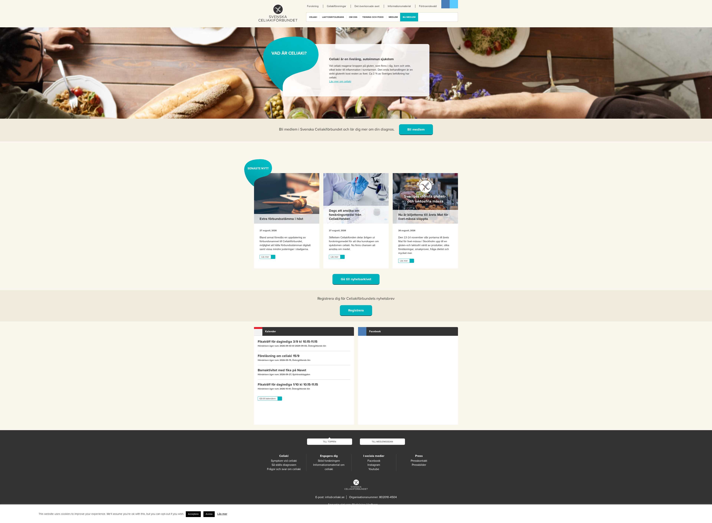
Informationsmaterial (399, 6)
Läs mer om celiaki (340, 81)
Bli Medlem (409, 17)
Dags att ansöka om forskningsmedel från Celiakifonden (345, 215)
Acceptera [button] (193, 514)
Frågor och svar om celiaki (284, 469)
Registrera (356, 310)
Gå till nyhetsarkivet (356, 279)
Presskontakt (419, 461)
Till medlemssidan (382, 441)
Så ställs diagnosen (284, 465)
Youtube (373, 469)
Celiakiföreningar (336, 6)
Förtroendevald (428, 6)
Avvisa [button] (209, 514)
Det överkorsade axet (367, 6)
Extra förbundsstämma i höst (281, 219)
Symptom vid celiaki (284, 461)
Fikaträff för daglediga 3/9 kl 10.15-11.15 (287, 342)
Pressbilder (419, 465)
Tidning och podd (373, 17)
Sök (455, 17)
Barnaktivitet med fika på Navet (282, 370)
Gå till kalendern (267, 398)
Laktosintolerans (333, 17)
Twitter (454, 4)
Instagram (373, 465)
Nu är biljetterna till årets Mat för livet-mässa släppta (423, 217)
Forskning (313, 6)
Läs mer (265, 257)
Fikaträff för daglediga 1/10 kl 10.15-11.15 (288, 384)
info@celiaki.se (335, 497)
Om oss (353, 17)
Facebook (445, 4)
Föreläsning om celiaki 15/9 (278, 356)
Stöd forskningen (329, 461)
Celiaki (313, 17)
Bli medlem (416, 129)
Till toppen (329, 441)
